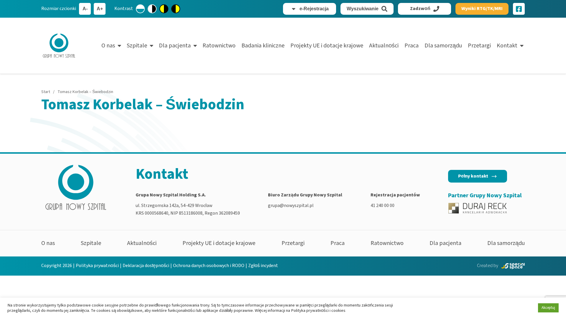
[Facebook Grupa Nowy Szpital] (519, 9)
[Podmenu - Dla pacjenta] (195, 46)
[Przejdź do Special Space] (513, 266)
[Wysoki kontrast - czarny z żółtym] (175, 8)
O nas (108, 46)
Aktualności (384, 46)
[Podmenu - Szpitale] (151, 46)
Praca (411, 46)
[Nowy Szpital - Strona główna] (59, 45)
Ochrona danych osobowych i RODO (208, 265)
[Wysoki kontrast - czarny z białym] (152, 8)
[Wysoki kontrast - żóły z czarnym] (163, 8)
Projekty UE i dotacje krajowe (326, 46)
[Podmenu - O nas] (119, 46)
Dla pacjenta (175, 46)
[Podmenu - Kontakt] (522, 46)
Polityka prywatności (97, 265)
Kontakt (507, 46)
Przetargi (479, 46)
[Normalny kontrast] (140, 8)
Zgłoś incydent (263, 265)
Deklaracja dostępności (146, 265)
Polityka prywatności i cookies (318, 310)
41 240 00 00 (382, 205)
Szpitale (137, 46)
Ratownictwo (219, 46)
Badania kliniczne (262, 46)
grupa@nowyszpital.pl (291, 205)
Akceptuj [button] (548, 307)
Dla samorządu (443, 46)
